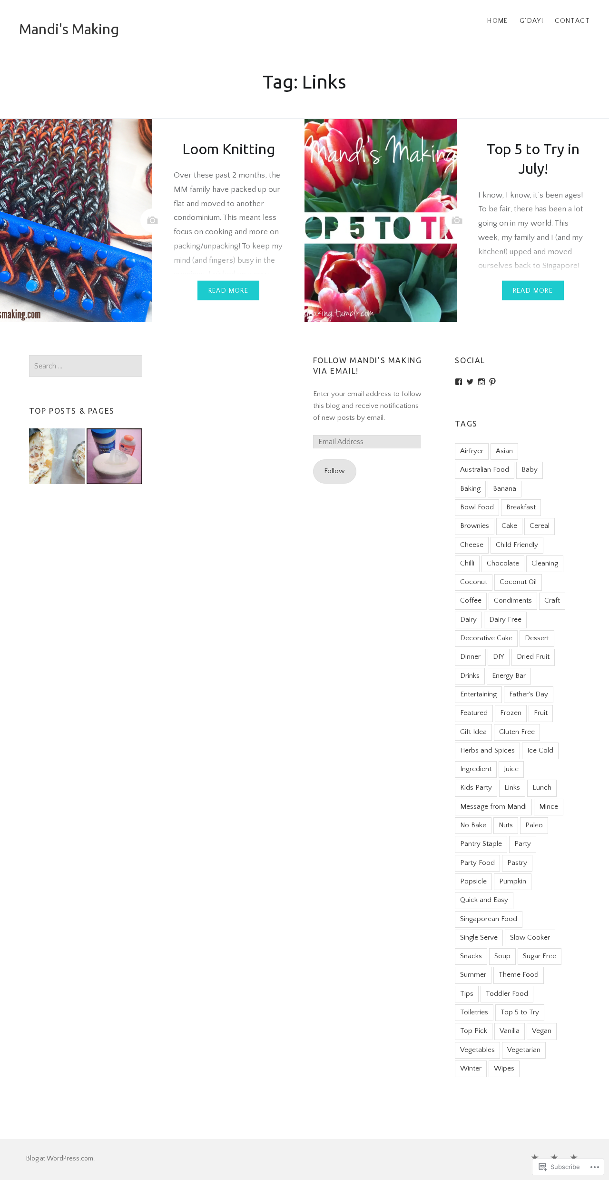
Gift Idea (473, 732)
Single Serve (479, 937)
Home (497, 21)
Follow (334, 471)
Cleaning (544, 563)
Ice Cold (540, 750)
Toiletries (474, 1012)
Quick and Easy (484, 900)
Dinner (470, 657)
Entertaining (478, 694)
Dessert (537, 638)
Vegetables (477, 1050)
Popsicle (473, 881)
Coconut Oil (518, 582)
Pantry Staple (481, 844)
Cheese (471, 545)
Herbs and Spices (487, 750)
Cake (509, 526)
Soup (502, 956)
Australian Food (484, 470)
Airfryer (471, 451)
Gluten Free (517, 732)
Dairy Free (505, 619)
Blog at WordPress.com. (60, 1158)
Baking (470, 489)
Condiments (513, 600)
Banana (504, 489)
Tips (466, 994)
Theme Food (519, 975)
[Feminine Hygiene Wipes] (114, 458)
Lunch (541, 787)
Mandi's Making (69, 29)
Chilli (467, 563)
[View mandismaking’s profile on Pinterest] (492, 382)
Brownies (474, 526)
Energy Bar (509, 676)
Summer (473, 975)
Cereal (540, 526)
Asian (504, 451)
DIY (498, 657)
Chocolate (503, 563)
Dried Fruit (533, 657)
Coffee (470, 600)
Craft (552, 600)
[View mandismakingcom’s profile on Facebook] (458, 382)
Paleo (534, 825)
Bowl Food (477, 507)
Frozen (510, 713)
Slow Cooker (530, 937)
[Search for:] (86, 366)
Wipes (504, 1068)
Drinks (470, 676)
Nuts (506, 825)
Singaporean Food (488, 919)
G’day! (531, 21)
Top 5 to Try (520, 1012)
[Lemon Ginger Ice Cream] (57, 458)
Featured (474, 713)
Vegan (541, 1031)
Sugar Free (539, 956)
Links (512, 787)
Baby (529, 470)
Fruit (541, 713)
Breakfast (521, 507)
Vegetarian (523, 1050)
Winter (470, 1068)
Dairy (468, 619)
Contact (572, 21)
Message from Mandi (493, 807)
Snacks (471, 956)
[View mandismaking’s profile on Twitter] (470, 382)
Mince (548, 807)
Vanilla (510, 1031)
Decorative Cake (486, 638)
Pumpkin (512, 881)
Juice (511, 769)
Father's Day (528, 694)
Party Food (477, 863)
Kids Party (476, 787)
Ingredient (475, 769)
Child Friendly (517, 545)
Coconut (473, 582)
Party (522, 844)
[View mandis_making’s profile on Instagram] (481, 382)
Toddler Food (507, 994)
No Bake (473, 825)
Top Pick (473, 1031)
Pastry (517, 863)
